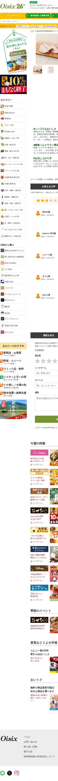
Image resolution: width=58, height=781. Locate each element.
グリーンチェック (11, 319)
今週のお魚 (8, 282)
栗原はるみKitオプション (14, 250)
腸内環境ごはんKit (11, 275)
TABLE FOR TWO (11, 326)
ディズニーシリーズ (12, 294)
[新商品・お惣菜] (38, 16)
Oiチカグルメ (9, 300)
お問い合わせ (30, 741)
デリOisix (8, 269)
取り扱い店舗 (30, 746)
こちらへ (50, 5)
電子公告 (28, 751)
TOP (32, 31)
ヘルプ (27, 737)
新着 (33, 26)
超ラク (40, 26)
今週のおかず (9, 113)
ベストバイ (8, 288)
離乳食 (7, 307)
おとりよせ (8, 332)
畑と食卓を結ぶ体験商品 (14, 257)
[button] (33, 49)
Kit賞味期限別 (50, 26)
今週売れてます (23, 26)
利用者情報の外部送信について (39, 756)
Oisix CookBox (10, 263)
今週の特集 (8, 106)
